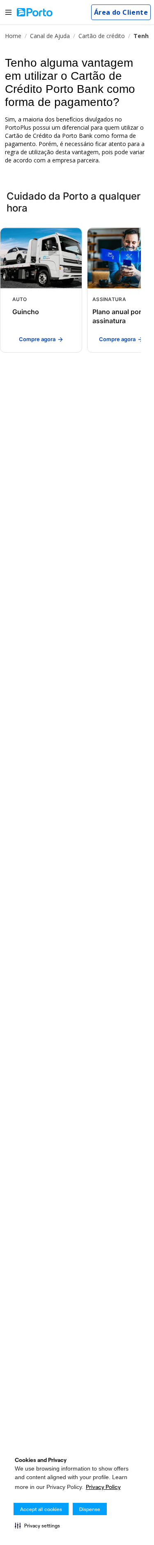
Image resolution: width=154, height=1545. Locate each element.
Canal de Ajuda (50, 36)
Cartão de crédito (101, 36)
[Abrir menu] (8, 12)
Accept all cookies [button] (41, 1509)
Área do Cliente (121, 12)
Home (13, 36)
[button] (37, 1525)
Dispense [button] (89, 1509)
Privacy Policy (103, 1487)
